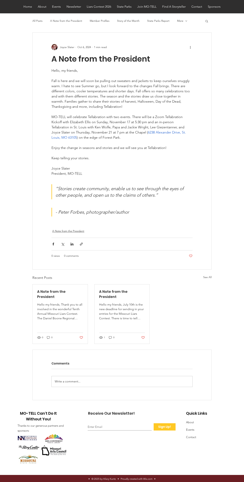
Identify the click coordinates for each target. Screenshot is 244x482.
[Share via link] (81, 244)
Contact (191, 437)
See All (207, 277)
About (190, 422)
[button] (207, 21)
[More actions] (190, 47)
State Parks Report (158, 21)
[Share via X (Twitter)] (62, 244)
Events (190, 429)
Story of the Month (128, 21)
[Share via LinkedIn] (72, 244)
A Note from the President (66, 21)
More (180, 21)
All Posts (37, 21)
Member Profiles (99, 21)
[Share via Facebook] (53, 244)
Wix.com (147, 478)
